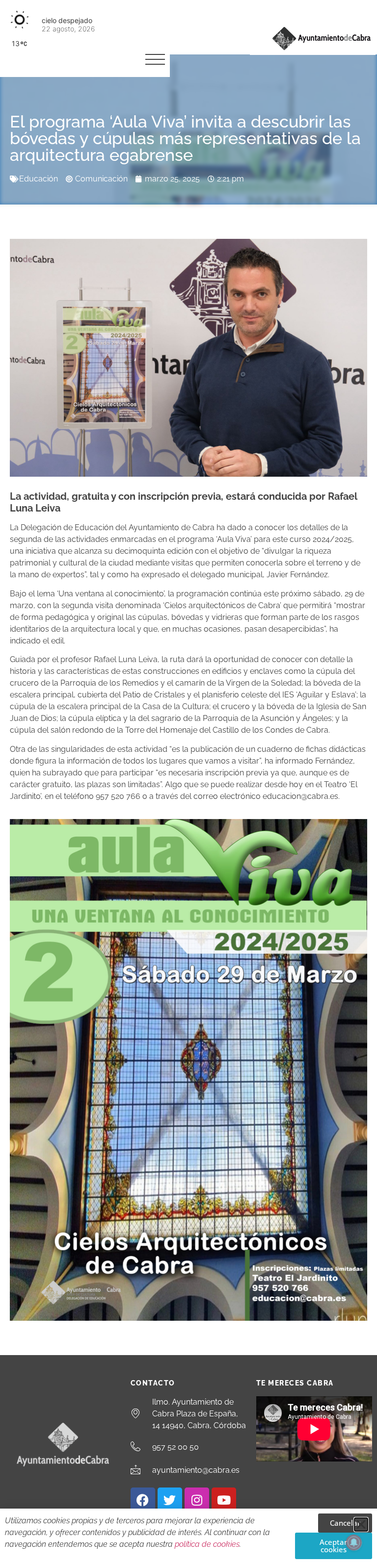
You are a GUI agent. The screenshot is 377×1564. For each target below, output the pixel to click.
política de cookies (207, 1544)
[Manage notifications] (354, 1542)
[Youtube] (224, 1499)
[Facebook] (143, 1499)
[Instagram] (197, 1499)
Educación (38, 178)
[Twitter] (170, 1499)
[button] (361, 1524)
